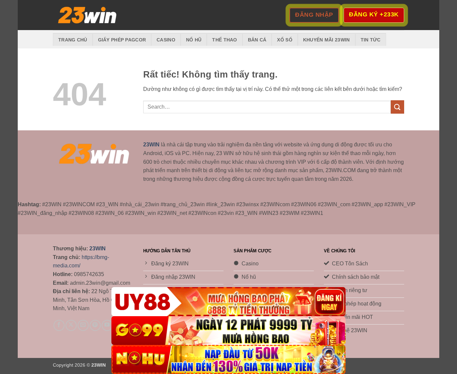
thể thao (224, 39)
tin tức (371, 39)
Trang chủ (72, 39)
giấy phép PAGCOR (122, 39)
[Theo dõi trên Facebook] (59, 325)
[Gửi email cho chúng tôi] (83, 325)
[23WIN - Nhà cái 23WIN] (86, 15)
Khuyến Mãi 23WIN (326, 39)
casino (166, 39)
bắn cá (257, 39)
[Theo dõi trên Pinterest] (95, 325)
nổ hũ (193, 39)
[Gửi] (397, 106)
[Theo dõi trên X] (71, 325)
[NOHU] (228, 359)
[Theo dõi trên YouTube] (107, 325)
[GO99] (228, 330)
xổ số (284, 39)
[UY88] (228, 301)
